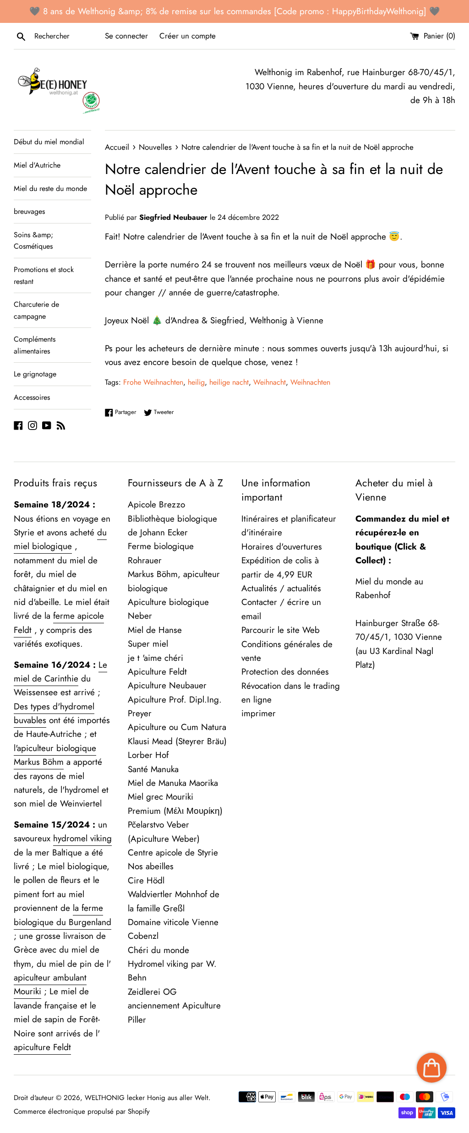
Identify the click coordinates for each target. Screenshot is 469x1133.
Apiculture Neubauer (167, 685)
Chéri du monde (158, 950)
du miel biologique (60, 539)
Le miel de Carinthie (60, 672)
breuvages (29, 211)
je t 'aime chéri (155, 658)
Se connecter (126, 35)
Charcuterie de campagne (36, 310)
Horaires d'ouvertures (281, 546)
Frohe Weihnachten (153, 382)
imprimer (258, 713)
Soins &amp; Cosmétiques (33, 240)
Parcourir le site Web (280, 630)
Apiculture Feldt (157, 671)
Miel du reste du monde (50, 188)
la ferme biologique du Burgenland (62, 915)
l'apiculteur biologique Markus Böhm (55, 755)
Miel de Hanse (155, 630)
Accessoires (32, 397)
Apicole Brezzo (156, 504)
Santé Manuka (153, 769)
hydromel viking (82, 838)
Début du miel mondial (49, 141)
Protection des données (285, 671)
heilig (196, 382)
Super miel (148, 643)
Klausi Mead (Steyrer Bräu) (177, 741)
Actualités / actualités (281, 588)
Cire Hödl (146, 880)
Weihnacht (269, 382)
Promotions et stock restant (44, 275)
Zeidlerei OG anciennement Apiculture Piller (174, 1006)
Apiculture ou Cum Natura (177, 727)
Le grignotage (35, 374)
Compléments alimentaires (34, 345)
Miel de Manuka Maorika (173, 783)
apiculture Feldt (42, 1047)
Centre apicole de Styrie (173, 852)
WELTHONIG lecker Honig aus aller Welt (146, 1098)
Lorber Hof (148, 755)
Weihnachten (310, 382)
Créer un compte (187, 35)
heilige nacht (229, 382)
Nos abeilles (151, 866)
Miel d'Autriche (37, 165)
